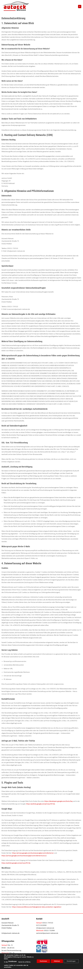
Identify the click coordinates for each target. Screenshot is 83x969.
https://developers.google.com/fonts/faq (58, 801)
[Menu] (79, 6)
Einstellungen (12, 961)
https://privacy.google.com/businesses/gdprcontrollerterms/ (33, 853)
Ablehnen (57, 961)
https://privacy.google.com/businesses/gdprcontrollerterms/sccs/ (24, 855)
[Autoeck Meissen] (20, 6)
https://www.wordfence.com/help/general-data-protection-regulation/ (36, 907)
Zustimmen (43, 961)
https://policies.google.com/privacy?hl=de (40, 804)
